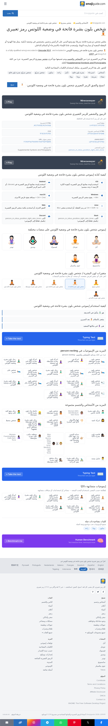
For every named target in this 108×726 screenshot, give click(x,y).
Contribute (101, 680)
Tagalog (55, 569)
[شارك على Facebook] (101, 722)
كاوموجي (48, 666)
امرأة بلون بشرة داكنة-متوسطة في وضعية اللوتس (55, 394)
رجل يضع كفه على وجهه (13, 412)
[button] (80, 124)
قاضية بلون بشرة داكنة (98, 435)
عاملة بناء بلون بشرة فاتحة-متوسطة (33, 413)
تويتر (103, 658)
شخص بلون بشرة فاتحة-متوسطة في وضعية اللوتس (97, 498)
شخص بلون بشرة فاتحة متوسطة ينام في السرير (34, 373)
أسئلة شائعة (47, 670)
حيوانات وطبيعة (99, 625)
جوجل (103, 647)
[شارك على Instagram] (34, 722)
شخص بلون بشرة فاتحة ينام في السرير (33, 383)
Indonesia (66, 569)
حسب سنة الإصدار (45, 651)
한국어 (92, 569)
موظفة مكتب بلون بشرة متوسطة (33, 436)
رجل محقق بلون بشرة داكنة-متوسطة (55, 460)
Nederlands (49, 565)
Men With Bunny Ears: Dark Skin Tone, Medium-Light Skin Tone (53, 443)
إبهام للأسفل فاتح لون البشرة (75, 421)
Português (36, 565)
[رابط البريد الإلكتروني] (7, 722)
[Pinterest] (93, 592)
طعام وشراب (100, 629)
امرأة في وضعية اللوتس (76, 360)
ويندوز (103, 654)
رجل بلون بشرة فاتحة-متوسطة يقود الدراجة (75, 460)
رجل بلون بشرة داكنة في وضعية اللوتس (12, 383)
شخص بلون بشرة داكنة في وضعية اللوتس (75, 497)
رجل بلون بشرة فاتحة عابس (96, 412)
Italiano (60, 565)
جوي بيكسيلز (100, 666)
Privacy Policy (99, 688)
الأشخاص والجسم (81, 23)
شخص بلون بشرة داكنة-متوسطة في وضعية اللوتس (55, 498)
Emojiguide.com (98, 23)
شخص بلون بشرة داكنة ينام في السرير (96, 372)
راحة (59, 72)
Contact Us (100, 699)
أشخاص (101, 72)
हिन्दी (75, 569)
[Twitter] (98, 592)
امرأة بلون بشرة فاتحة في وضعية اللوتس (54, 383)
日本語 (101, 569)
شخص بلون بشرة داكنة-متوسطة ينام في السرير (76, 373)
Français (70, 565)
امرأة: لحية (98, 420)
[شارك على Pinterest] (74, 722)
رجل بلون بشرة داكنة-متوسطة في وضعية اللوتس (75, 394)
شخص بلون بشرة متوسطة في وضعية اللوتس (97, 508)
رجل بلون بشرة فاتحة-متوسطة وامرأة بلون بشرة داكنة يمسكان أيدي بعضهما (33, 424)
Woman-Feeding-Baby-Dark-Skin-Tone (12, 437)
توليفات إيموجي (46, 643)
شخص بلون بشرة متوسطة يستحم (97, 394)
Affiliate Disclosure (97, 692)
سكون (102, 528)
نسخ (12, 84)
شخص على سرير (14, 371)
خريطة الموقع (16, 714)
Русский (25, 565)
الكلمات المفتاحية (45, 647)
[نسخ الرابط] (20, 722)
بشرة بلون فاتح (78, 72)
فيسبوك (102, 651)
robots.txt (6, 714)
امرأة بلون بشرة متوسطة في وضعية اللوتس (55, 362)
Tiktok (102, 670)
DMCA (102, 696)
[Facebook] (103, 592)
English (101, 565)
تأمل (66, 72)
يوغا (94, 528)
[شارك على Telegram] (47, 722)
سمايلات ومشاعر (45, 621)
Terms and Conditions (96, 684)
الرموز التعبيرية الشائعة (43, 658)
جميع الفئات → (47, 632)
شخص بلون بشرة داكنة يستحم (98, 383)
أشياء (103, 610)
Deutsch (80, 565)
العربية (83, 569)
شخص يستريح (66, 23)
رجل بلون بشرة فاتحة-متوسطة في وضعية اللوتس (75, 384)
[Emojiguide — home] (92, 4)
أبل (104, 643)
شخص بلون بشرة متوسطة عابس (55, 413)
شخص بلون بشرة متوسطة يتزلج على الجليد (55, 423)
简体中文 (15, 565)
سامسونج (101, 662)
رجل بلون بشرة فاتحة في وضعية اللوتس (54, 372)
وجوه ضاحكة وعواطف (96, 621)
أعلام (103, 606)
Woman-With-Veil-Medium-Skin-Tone (76, 413)
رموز (103, 613)
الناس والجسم (47, 602)
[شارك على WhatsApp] (61, 722)
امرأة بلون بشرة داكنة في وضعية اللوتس (33, 361)
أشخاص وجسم (99, 602)
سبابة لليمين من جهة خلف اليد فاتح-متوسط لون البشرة (76, 438)
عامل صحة (98, 458)
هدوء (85, 77)
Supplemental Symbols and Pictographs (34, 150)
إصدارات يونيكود (46, 654)
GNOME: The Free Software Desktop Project (86, 703)
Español (91, 565)
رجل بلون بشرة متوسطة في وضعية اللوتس (12, 361)
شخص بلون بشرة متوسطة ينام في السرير (96, 361)
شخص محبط (13, 420)
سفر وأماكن (100, 617)
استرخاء (91, 72)
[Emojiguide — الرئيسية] (102, 581)
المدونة (49, 662)
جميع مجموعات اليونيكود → (95, 632)
